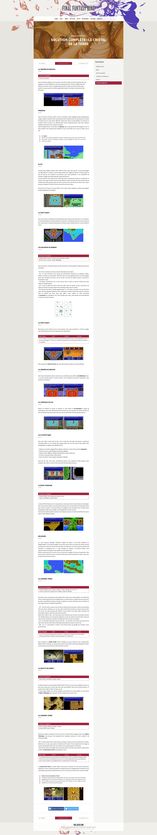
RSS (77, 827)
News (66, 19)
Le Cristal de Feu (82, 63)
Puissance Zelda (90, 829)
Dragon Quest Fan (81, 829)
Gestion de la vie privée (85, 827)
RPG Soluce (73, 829)
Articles (72, 19)
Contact (99, 19)
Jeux (60, 19)
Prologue (43, 63)
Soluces (92, 19)
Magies (98, 79)
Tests (78, 19)
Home (56, 19)
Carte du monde (100, 73)
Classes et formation (102, 76)
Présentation (100, 66)
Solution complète (101, 83)
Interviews (85, 19)
